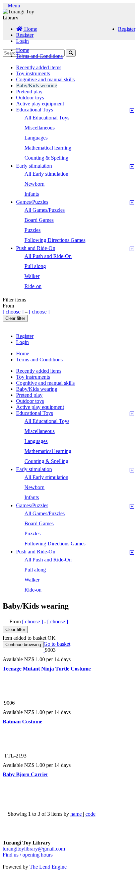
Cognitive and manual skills (45, 79)
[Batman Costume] (3, 703)
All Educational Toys (46, 117)
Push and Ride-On (35, 248)
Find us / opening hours (28, 855)
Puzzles (32, 230)
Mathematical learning (47, 148)
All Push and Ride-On (48, 256)
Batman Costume (22, 721)
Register (126, 29)
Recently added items (38, 67)
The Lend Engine (48, 867)
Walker (32, 276)
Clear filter (15, 318)
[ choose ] (14, 312)
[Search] (71, 53)
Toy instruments (33, 73)
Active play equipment (40, 103)
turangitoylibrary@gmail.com (34, 849)
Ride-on (33, 286)
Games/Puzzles (32, 202)
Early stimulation (34, 166)
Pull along (35, 266)
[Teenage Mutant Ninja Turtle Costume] (44, 650)
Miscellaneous (39, 127)
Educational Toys (34, 109)
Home (30, 29)
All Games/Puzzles (44, 210)
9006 (9, 703)
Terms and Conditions (39, 56)
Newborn (34, 184)
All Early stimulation (46, 174)
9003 (50, 650)
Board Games (39, 220)
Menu (14, 5)
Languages (36, 138)
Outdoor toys (30, 97)
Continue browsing (23, 644)
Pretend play (29, 91)
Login (22, 41)
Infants (31, 194)
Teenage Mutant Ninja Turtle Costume (47, 669)
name (76, 814)
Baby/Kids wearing (36, 85)
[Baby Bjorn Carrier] (3, 756)
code (90, 814)
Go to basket (57, 644)
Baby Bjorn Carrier (25, 774)
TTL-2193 (15, 756)
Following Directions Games (54, 240)
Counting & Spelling (46, 158)
